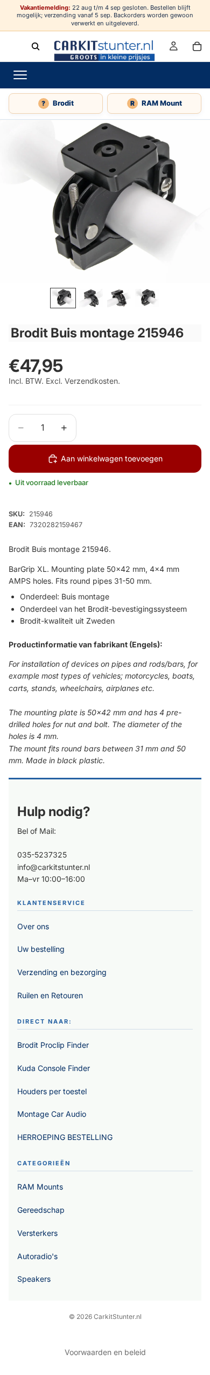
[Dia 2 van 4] (91, 298)
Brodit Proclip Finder (53, 1044)
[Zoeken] (35, 46)
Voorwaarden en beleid (105, 1352)
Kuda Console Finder (53, 1068)
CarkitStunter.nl (118, 1316)
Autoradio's (37, 1256)
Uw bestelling (41, 948)
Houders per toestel (52, 1091)
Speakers (34, 1278)
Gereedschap (41, 1209)
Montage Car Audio (51, 1113)
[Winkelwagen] (197, 46)
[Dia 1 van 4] (63, 298)
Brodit (57, 103)
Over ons (33, 926)
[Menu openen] (20, 75)
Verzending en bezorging (62, 972)
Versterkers (37, 1233)
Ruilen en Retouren (50, 995)
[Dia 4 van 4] (147, 298)
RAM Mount (156, 103)
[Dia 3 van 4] (119, 298)
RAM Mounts (40, 1186)
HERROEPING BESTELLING (65, 1137)
